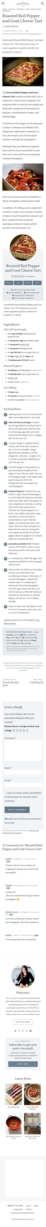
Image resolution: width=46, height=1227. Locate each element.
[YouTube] (31, 1031)
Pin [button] (18, 283)
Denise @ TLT (11, 912)
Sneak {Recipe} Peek (11, 683)
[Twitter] (15, 1031)
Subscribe (23, 1064)
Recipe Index (18, 1209)
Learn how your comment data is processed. (20, 831)
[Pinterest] (22, 1031)
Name (8, 768)
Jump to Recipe (12, 27)
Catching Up (36, 681)
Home (4, 9)
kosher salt (24, 344)
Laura (6, 31)
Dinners (20, 9)
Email (8, 780)
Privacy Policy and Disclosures (22, 1213)
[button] (12, 276)
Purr (33, 1219)
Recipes (12, 9)
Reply (8, 861)
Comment (10, 738)
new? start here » (22, 1022)
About (36, 1206)
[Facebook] (19, 1031)
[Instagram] (26, 1031)
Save (37, 283)
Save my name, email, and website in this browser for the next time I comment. (22, 797)
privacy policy (34, 34)
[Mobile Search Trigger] (42, 5)
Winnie (9, 885)
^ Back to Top (14, 1205)
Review (28, 283)
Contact (28, 1209)
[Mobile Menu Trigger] (3, 5)
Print (8, 283)
